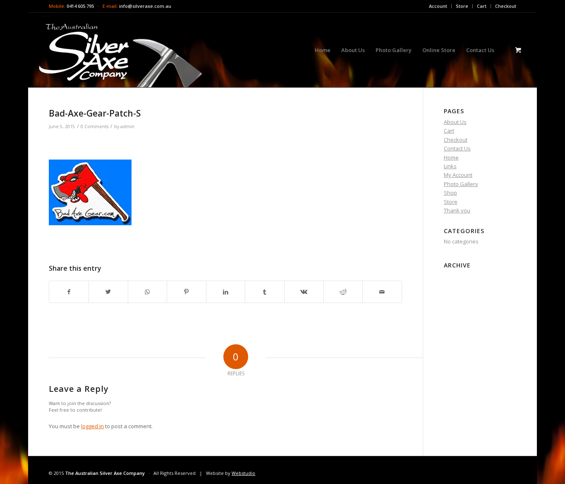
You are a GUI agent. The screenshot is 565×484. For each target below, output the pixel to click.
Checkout (505, 6)
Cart (481, 6)
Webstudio (243, 473)
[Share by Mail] (382, 292)
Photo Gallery (461, 184)
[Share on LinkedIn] (225, 292)
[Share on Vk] (304, 292)
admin (127, 126)
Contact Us (457, 148)
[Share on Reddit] (343, 292)
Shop (450, 192)
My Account (458, 175)
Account (438, 6)
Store (462, 6)
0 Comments (94, 126)
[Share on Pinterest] (186, 292)
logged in (92, 426)
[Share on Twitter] (108, 292)
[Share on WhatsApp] (147, 292)
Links (450, 166)
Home (451, 157)
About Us (455, 122)
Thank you (457, 210)
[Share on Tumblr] (264, 292)
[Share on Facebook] (69, 292)
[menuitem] (438, 6)
